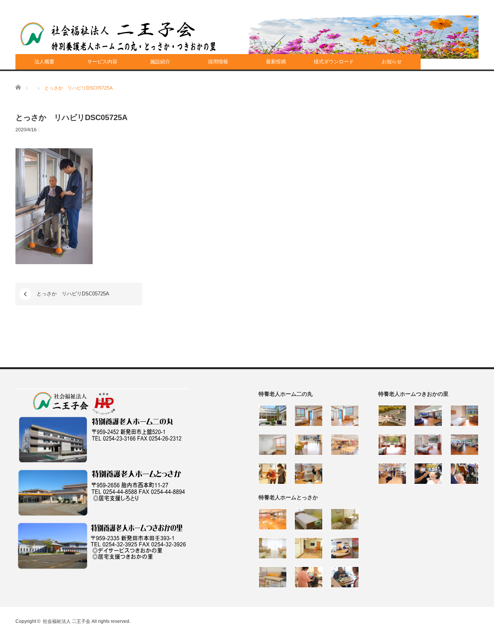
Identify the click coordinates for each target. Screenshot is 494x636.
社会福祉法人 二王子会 (66, 621)
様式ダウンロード (334, 61)
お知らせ (392, 61)
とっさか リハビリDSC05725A (73, 294)
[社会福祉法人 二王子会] (118, 36)
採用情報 (218, 61)
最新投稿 (276, 61)
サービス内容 (102, 61)
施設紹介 (160, 61)
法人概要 (44, 61)
